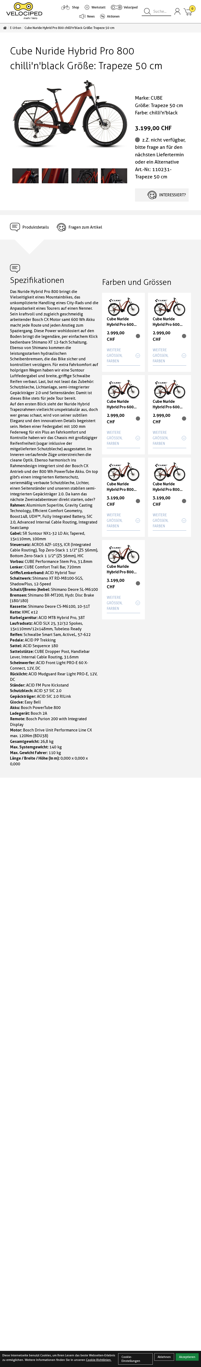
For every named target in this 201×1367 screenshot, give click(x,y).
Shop (75, 7)
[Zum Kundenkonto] (177, 11)
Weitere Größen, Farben (114, 355)
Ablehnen (164, 1357)
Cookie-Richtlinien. (98, 1360)
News (91, 16)
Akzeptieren (187, 1357)
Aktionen (113, 16)
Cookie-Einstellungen (131, 1359)
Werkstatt (98, 7)
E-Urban (15, 28)
